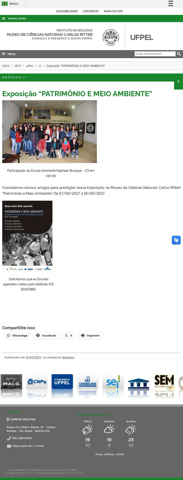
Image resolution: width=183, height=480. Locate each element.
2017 (18, 66)
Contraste (91, 11)
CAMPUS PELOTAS (22, 419)
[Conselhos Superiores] (63, 386)
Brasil (9, 4)
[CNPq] (12, 386)
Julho (29, 66)
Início (6, 66)
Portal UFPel (17, 18)
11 (39, 66)
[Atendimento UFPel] (38, 386)
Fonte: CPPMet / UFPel (110, 454)
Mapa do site (113, 11)
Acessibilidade (67, 11)
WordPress (28, 473)
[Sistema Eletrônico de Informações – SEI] (89, 386)
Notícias (12, 77)
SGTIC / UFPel (74, 473)
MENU (11, 54)
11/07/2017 (33, 357)
